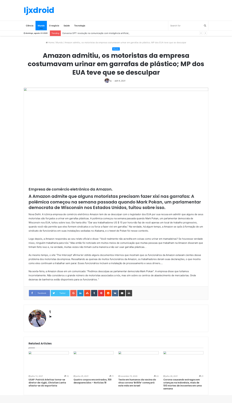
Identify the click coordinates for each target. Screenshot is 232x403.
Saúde (67, 25)
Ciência (29, 25)
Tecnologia (79, 25)
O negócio (54, 25)
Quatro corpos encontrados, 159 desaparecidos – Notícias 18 (92, 381)
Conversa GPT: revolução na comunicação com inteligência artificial (95, 33)
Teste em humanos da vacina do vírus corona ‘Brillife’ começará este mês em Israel (137, 382)
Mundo (41, 25)
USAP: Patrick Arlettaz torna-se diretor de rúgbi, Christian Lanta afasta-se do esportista (47, 382)
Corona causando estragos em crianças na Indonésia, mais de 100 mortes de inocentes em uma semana (182, 384)
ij (110, 81)
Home (51, 42)
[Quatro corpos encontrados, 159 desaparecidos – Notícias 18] (94, 362)
